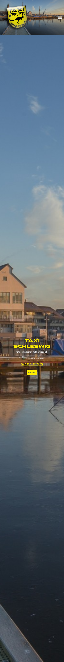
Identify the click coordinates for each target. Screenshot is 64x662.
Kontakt (32, 372)
